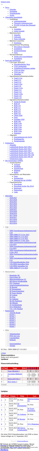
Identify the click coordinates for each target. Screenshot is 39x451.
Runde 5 (12, 322)
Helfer (16, 172)
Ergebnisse (17, 43)
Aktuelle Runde (15, 313)
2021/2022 (13, 207)
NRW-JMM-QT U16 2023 (19, 238)
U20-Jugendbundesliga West (19, 262)
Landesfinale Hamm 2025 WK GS (21, 153)
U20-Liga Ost (18, 72)
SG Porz (12, 297)
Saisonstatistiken (15, 344)
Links (16, 192)
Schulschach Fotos (16, 159)
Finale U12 (18, 90)
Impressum (17, 188)
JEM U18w (18, 131)
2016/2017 (13, 217)
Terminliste (13, 11)
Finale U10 (18, 98)
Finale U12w (18, 88)
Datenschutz (18, 190)
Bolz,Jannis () (12, 382)
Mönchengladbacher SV (18, 279)
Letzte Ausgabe (19, 31)
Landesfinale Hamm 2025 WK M (21, 157)
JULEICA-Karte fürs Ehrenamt (24, 25)
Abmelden (17, 74)
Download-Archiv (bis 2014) (24, 186)
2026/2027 (13, 198)
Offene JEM (18, 115)
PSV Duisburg (15, 283)
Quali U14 (17, 82)
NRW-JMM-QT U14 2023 (19, 237)
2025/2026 (13, 200)
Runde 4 (12, 321)
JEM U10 (17, 106)
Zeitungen (17, 133)
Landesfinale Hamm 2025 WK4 (21, 151)
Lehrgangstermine (20, 21)
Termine (12, 346)
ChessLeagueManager (22, 441)
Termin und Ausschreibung (23, 56)
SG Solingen (14, 299)
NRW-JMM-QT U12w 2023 (19, 235)
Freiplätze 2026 (19, 119)
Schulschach (9, 143)
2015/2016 (13, 219)
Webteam (17, 170)
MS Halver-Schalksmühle (18, 281)
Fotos (16, 53)
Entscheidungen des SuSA (23, 137)
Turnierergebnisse (20, 51)
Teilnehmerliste (15, 334)
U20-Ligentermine (20, 66)
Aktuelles (13, 9)
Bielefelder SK (15, 275)
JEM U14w (18, 127)
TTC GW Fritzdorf (16, 309)
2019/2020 (13, 211)
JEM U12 (17, 108)
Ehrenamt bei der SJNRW (23, 180)
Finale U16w (18, 94)
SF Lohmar (13, 295)
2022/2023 (9, 196)
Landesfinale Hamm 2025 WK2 (21, 147)
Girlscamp (17, 37)
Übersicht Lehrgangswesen (23, 23)
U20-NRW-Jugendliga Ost (19, 266)
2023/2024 (13, 204)
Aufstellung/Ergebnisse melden (24, 68)
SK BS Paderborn (16, 301)
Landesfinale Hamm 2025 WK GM (22, 155)
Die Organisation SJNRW (14, 161)
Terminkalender (15, 13)
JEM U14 (17, 110)
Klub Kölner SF (15, 277)
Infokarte (13, 340)
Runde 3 (12, 319)
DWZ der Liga (15, 336)
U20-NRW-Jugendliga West (19, 264)
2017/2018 (13, 215)
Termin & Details (20, 102)
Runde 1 (12, 315)
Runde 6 (12, 324)
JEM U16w (18, 129)
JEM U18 (17, 113)
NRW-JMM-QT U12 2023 (19, 268)
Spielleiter (17, 166)
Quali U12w (18, 78)
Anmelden (17, 29)
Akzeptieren (4, 450)
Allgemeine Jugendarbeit (13, 17)
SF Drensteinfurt (15, 289)
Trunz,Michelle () (14, 371)
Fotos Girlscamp (19, 39)
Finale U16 (18, 96)
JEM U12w (18, 125)
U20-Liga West (19, 70)
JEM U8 (17, 104)
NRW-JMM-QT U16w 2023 (19, 240)
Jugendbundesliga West (22, 64)
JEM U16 (17, 111)
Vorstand (17, 164)
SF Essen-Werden (16, 293)
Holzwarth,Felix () (14, 379)
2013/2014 (13, 223)
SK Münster (14, 303)
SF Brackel (13, 287)
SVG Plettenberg (15, 307)
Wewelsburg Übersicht (21, 47)
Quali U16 (17, 86)
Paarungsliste (9, 311)
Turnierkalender (19, 141)
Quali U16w (18, 84)
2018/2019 (13, 213)
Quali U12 (17, 80)
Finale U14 (18, 92)
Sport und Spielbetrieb (12, 60)
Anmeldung (18, 49)
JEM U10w (18, 123)
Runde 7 (12, 326)
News (7, 7)
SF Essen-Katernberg (17, 291)
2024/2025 (13, 202)
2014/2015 (13, 221)
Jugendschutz (18, 168)
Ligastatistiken (14, 338)
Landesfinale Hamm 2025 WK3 (21, 149)
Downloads (18, 184)
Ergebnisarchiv (19, 139)
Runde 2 (12, 317)
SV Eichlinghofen (16, 305)
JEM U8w (17, 121)
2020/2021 (13, 209)
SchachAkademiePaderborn (19, 285)
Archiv (12, 15)
